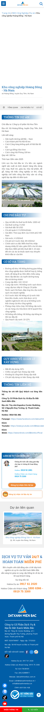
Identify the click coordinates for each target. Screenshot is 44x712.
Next (41, 528)
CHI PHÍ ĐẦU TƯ (27, 107)
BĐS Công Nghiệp (20, 13)
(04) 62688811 (24, 673)
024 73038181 (23, 669)
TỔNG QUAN (13, 107)
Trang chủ (6, 13)
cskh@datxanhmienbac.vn (24, 681)
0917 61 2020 (28, 661)
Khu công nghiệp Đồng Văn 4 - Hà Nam (23, 537)
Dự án (32, 13)
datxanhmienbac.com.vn (25, 677)
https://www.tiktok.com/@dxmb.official (25, 432)
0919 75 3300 (34, 665)
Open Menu (3, 3)
